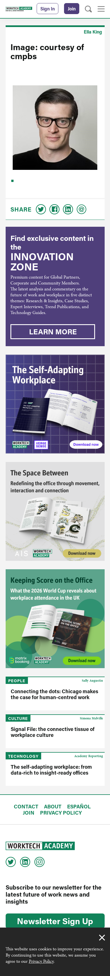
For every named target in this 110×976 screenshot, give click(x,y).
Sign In (47, 9)
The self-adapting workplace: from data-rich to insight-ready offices (51, 769)
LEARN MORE (53, 331)
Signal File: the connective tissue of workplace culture (52, 732)
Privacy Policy (41, 961)
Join (72, 9)
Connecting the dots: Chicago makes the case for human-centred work (54, 694)
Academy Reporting (88, 756)
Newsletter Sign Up (55, 920)
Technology (23, 756)
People (16, 680)
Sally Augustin (92, 680)
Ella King (93, 32)
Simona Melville (91, 718)
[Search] (88, 9)
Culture (18, 718)
